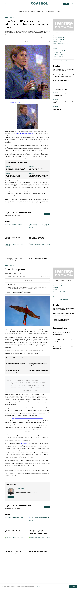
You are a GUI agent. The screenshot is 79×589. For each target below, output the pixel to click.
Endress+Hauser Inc (57, 37)
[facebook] (23, 41)
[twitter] (27, 41)
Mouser (55, 46)
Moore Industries (57, 45)
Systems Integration (9, 17)
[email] (31, 41)
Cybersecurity (40, 11)
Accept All (73, 586)
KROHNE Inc (56, 41)
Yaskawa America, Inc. (58, 56)
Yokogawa (55, 58)
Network (33, 11)
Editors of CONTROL (14, 102)
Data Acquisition (50, 11)
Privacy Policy (37, 586)
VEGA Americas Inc (57, 54)
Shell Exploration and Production (25, 133)
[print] (49, 41)
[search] (8, 4)
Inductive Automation (58, 39)
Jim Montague (8, 276)
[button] (5, 4)
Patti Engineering (24, 443)
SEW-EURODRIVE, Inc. (58, 50)
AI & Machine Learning (24, 11)
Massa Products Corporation (59, 43)
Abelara (33, 435)
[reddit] (29, 41)
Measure (58, 11)
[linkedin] (25, 41)
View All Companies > (64, 60)
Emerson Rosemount (58, 35)
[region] (39, 586)
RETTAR (55, 48)
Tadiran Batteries (57, 52)
